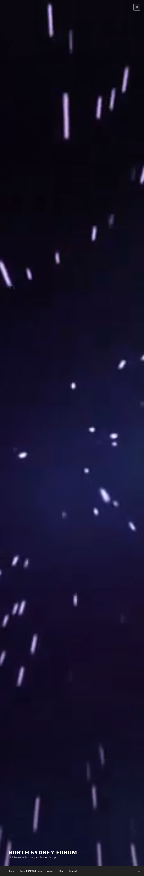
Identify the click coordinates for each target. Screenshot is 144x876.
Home (11, 871)
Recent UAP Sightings (31, 871)
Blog (61, 871)
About (50, 871)
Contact (73, 871)
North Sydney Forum (42, 853)
